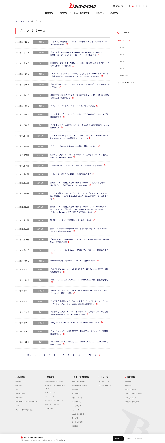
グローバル (49, 408)
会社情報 (49, 13)
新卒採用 (128, 381)
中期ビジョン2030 (78, 381)
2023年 (122, 68)
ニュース (100, 13)
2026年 (122, 47)
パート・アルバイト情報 (133, 394)
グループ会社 (20, 394)
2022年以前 (123, 75)
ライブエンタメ (50, 396)
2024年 (122, 61)
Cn (147, 6)
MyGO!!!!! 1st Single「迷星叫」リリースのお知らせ (71, 220)
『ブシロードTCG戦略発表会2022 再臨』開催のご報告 (72, 106)
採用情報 (114, 13)
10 (79, 355)
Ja (133, 6)
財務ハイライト (77, 398)
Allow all (118, 438)
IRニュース (75, 394)
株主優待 (75, 389)
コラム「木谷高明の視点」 (24, 410)
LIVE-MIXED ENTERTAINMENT (26, 402)
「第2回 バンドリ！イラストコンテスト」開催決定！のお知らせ (76, 165)
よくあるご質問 (77, 422)
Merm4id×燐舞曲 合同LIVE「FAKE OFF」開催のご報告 (72, 261)
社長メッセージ (20, 381)
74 (90, 355)
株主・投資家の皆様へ (79, 385)
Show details (138, 438)
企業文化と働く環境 (132, 402)
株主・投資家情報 (81, 13)
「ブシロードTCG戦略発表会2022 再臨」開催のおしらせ (73, 146)
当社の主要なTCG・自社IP (54, 381)
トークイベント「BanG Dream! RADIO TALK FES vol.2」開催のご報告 (79, 250)
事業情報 (63, 13)
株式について (76, 402)
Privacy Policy (60, 440)
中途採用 (128, 385)
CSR (17, 406)
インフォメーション (125, 83)
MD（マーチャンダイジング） (55, 400)
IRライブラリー (77, 406)
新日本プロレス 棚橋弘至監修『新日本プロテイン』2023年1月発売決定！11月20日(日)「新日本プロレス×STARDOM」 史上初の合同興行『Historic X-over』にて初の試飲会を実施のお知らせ (78, 209)
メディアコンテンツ (52, 404)
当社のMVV (19, 398)
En (140, 6)
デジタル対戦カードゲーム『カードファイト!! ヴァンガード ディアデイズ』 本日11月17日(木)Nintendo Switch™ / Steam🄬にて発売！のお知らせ (79, 196)
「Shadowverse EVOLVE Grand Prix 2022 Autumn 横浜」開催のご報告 (79, 280)
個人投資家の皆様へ (79, 414)
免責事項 (75, 426)
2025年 (122, 54)
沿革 (17, 389)
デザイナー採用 (130, 389)
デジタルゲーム (50, 392)
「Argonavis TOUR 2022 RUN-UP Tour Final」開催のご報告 (74, 322)
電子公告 (75, 418)
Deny (129, 438)
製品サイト (119, 6)
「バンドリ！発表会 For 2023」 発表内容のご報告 (70, 174)
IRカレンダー (76, 410)
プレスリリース (123, 40)
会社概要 (18, 385)
